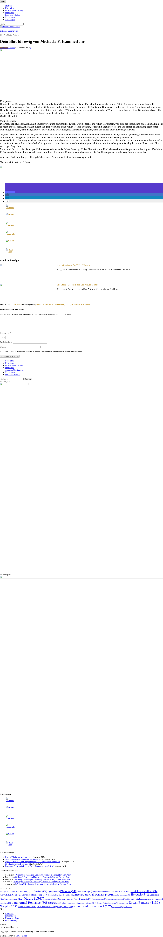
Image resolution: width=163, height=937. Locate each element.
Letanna (11, 48)
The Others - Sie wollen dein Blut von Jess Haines (77, 285)
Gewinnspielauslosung (34, 895)
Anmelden (9, 913)
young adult (64, 906)
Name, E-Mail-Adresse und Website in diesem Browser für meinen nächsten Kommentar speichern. (43, 352)
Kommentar (5, 333)
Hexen (81, 894)
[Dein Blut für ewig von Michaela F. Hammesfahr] (16, 96)
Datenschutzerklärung (14, 10)
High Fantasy (100, 894)
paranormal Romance (44, 304)
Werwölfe (48, 906)
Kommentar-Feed (12, 918)
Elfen (81, 891)
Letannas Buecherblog (9, 31)
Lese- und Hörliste (12, 15)
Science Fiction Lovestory (107, 903)
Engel (90, 891)
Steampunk (123, 903)
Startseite (8, 6)
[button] (10, 192)
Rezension (4, 48)
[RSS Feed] (10, 252)
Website (3, 347)
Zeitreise (128, 907)
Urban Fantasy (59, 304)
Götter (70, 895)
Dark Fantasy (25, 891)
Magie (34, 898)
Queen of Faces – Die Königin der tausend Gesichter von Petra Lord (32, 862)
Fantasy (108, 891)
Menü (3, 1)
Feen (118, 891)
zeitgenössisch (118, 907)
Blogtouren (9, 363)
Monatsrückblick (52, 899)
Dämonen (68, 891)
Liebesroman (14, 899)
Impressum (9, 13)
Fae (98, 891)
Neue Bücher (82, 899)
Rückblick (72, 903)
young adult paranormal (92, 906)
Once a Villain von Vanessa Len (18, 857)
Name (2, 337)
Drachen (40, 891)
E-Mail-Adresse (6, 342)
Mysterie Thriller (66, 899)
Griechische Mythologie (56, 895)
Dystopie (54, 891)
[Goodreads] (10, 234)
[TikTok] (10, 241)
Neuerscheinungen (99, 899)
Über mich (9, 8)
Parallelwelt (131, 899)
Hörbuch (140, 894)
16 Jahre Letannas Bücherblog (17, 864)
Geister (126, 891)
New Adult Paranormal (114, 899)
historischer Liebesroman (121, 895)
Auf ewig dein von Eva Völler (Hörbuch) (73, 265)
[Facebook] (10, 208)
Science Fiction (86, 903)
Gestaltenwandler (144, 891)
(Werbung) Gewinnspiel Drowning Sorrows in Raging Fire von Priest (43, 875)
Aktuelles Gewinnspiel (14, 370)
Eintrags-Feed (10, 916)
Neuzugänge (10, 17)
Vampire (69, 304)
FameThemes (21, 936)
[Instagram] (10, 225)
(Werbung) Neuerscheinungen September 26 (23, 859)
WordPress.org (11, 920)
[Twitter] (10, 214)
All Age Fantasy (8, 891)
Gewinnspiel (10, 19)
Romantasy (58, 902)
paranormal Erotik (147, 899)
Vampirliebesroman (82, 304)
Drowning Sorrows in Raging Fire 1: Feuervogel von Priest (29, 866)
